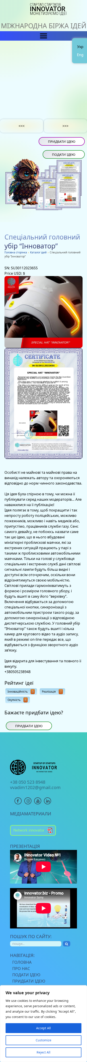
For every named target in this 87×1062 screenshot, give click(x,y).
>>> (65, 125)
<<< (22, 125)
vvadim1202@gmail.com (35, 787)
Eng (80, 54)
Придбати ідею (61, 141)
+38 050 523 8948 (27, 782)
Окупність (17, 700)
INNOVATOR (48, 9)
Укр (80, 46)
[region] (43, 1023)
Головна (22, 962)
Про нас (21, 968)
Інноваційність (20, 691)
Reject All (43, 1052)
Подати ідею (63, 154)
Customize (43, 1040)
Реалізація (52, 691)
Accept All (43, 1028)
